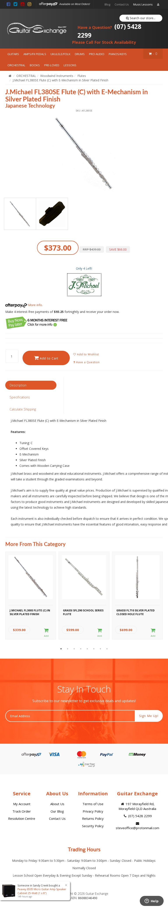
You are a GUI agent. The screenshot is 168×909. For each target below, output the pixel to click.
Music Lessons (143, 4)
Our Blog (57, 811)
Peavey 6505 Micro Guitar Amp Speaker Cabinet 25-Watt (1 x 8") (42, 891)
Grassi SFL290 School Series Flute (83, 612)
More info (34, 305)
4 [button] (81, 649)
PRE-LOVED (51, 65)
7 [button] (100, 649)
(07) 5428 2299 (109, 30)
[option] (84, 153)
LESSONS (70, 65)
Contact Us (122, 4)
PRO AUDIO (96, 54)
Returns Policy (93, 818)
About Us (57, 804)
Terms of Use (92, 804)
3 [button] (74, 649)
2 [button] (67, 649)
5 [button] (87, 649)
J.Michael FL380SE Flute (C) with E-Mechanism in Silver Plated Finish (60, 80)
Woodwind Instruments (56, 76)
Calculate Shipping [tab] (23, 409)
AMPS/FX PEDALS (34, 54)
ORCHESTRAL (16, 65)
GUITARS (13, 54)
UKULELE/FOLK (60, 54)
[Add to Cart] (46, 632)
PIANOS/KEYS (118, 54)
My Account (21, 804)
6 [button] (94, 649)
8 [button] (107, 649)
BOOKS (35, 65)
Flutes (81, 76)
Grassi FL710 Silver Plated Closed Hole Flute (135, 612)
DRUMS (80, 54)
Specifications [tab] (20, 397)
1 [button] (61, 649)
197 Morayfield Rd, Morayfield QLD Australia (137, 806)
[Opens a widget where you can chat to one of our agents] (152, 901)
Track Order (21, 811)
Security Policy (93, 826)
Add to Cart (48, 358)
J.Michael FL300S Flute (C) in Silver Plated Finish (30, 612)
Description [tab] (18, 385)
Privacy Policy (93, 811)
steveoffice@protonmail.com (137, 828)
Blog (107, 4)
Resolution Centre (21, 818)
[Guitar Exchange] (36, 28)
